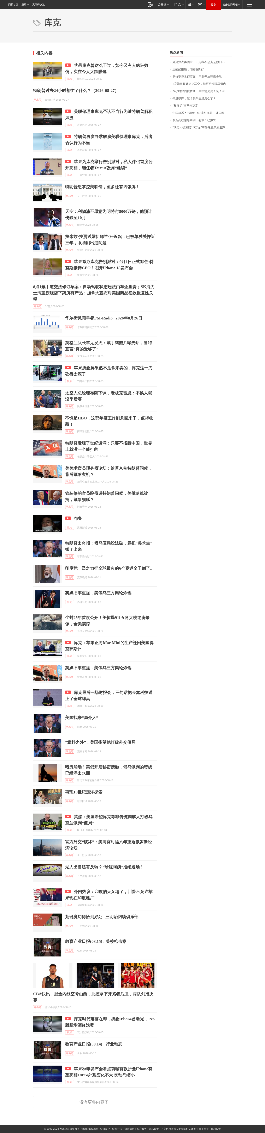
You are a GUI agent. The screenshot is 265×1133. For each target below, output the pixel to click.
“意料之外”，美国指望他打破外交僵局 (100, 742)
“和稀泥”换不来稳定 (185, 105)
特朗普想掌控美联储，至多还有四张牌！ (102, 186)
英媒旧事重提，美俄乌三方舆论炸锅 (98, 593)
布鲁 (78, 518)
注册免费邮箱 (230, 4)
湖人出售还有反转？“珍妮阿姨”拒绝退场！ (104, 867)
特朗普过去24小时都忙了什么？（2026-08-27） (76, 90)
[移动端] (150, 4)
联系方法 (117, 1128)
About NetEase (89, 1128)
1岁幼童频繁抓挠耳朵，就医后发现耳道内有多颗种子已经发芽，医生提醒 (202, 83)
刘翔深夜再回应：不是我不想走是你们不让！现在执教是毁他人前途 (202, 62)
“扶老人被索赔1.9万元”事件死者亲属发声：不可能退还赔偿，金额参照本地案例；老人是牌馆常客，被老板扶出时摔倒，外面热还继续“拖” (202, 127)
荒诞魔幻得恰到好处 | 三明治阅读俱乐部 (102, 916)
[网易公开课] (163, 4)
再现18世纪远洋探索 (83, 792)
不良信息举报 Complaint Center (178, 1128)
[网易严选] (178, 4)
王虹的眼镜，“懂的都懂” (188, 69)
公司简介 (105, 1128)
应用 (24, 4)
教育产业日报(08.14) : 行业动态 (93, 1044)
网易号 (37, 99)
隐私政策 (154, 1128)
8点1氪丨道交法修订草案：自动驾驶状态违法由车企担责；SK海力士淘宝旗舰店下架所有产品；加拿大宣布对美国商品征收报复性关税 (94, 292)
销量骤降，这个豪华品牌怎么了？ (194, 98)
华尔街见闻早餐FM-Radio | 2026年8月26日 (103, 318)
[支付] (190, 4)
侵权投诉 (216, 1128)
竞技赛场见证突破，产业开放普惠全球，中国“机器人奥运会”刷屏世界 (202, 76)
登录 (213, 4)
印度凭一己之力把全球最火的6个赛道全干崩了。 (109, 568)
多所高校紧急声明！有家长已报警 (194, 120)
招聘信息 (129, 1128)
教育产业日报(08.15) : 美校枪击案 (95, 941)
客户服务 (142, 1128)
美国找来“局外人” (81, 717)
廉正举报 (204, 1128)
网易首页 (13, 4)
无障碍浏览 (38, 4)
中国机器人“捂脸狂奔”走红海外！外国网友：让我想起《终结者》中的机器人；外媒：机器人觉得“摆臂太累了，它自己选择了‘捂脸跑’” (202, 113)
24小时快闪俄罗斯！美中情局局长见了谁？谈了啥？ (202, 91)
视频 (69, 78)
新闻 (69, 602)
